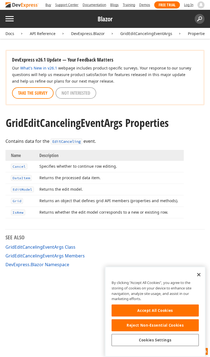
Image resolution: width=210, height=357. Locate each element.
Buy (48, 4)
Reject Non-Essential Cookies (155, 325)
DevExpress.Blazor (88, 33)
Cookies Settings (155, 340)
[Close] (199, 275)
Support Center (66, 4)
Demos (144, 4)
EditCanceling (66, 141)
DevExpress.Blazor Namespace (37, 265)
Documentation (94, 4)
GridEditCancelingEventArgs (146, 33)
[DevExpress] (22, 5)
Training (129, 4)
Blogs (114, 4)
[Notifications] (201, 4)
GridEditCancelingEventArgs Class (40, 247)
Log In (188, 4)
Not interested (76, 93)
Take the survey (33, 93)
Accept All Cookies (155, 310)
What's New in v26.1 (38, 68)
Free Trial (167, 4)
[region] (155, 311)
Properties (197, 33)
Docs (9, 33)
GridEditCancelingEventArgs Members (45, 256)
